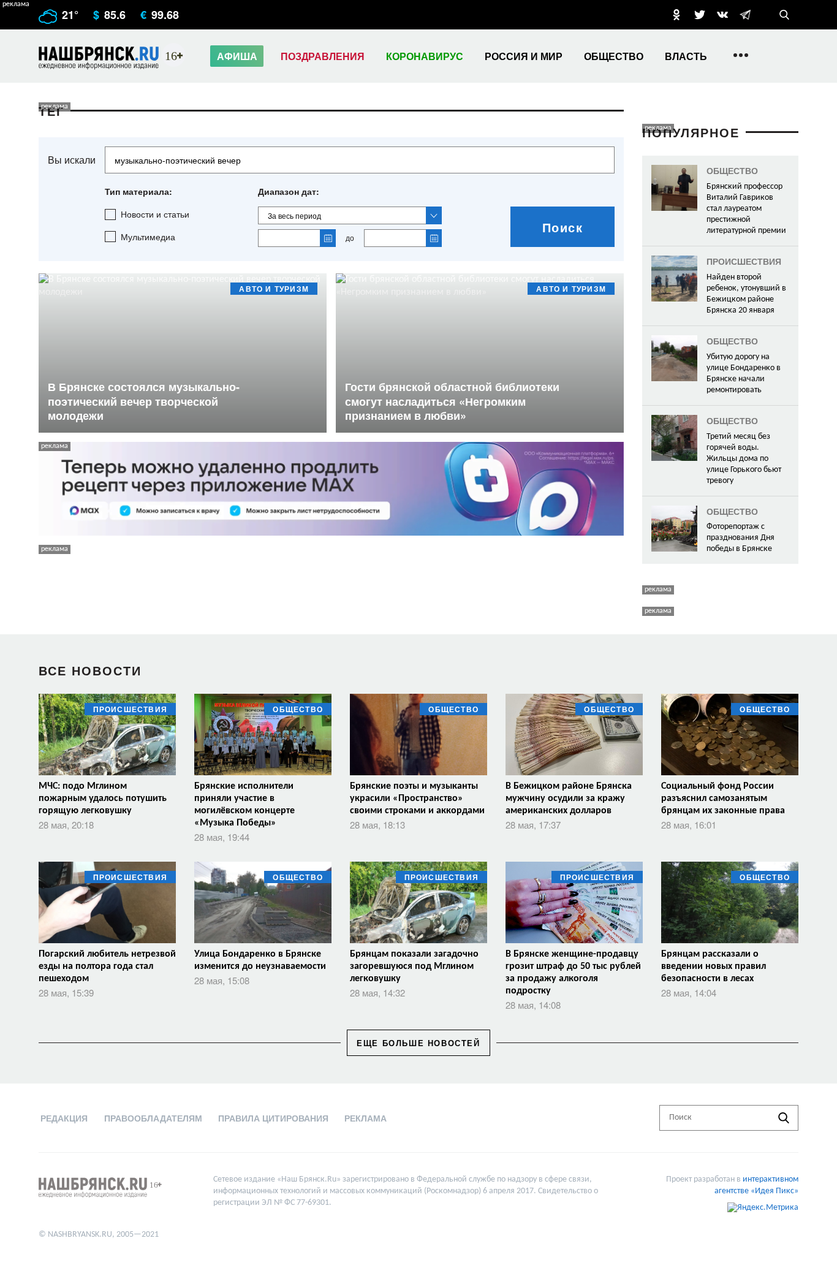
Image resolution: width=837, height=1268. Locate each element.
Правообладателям (153, 1118)
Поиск (562, 227)
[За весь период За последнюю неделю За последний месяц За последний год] (350, 215)
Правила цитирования (273, 1118)
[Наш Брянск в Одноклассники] (676, 14)
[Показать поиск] (784, 15)
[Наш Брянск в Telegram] (745, 14)
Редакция (64, 1118)
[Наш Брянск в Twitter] (699, 14)
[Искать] (783, 1118)
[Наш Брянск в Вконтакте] (722, 14)
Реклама (365, 1118)
